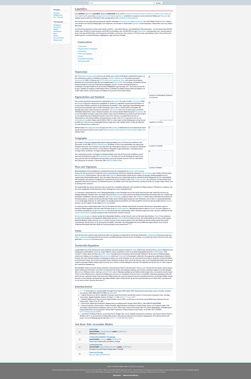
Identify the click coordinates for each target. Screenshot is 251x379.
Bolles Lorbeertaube (81, 237)
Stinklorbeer (81, 175)
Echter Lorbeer (105, 254)
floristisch (136, 23)
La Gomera (149, 14)
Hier (72, 370)
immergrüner (137, 101)
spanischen (128, 14)
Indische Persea (147, 173)
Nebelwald (80, 103)
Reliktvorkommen (105, 256)
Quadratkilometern (105, 156)
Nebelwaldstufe (133, 18)
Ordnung (120, 218)
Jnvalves (103, 339)
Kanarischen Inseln (139, 14)
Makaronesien (142, 31)
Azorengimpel (86, 239)
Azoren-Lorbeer (134, 171)
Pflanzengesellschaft (91, 127)
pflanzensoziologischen (84, 216)
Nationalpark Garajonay (85, 76)
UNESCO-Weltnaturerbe (116, 78)
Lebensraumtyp (80, 80)
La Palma (156, 14)
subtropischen (123, 18)
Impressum (117, 375)
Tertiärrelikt (122, 256)
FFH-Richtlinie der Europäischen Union (112, 80)
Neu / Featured (58, 17)
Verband (101, 220)
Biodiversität (105, 203)
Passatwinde (139, 112)
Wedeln (153, 208)
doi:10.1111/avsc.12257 (127, 297)
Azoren (121, 16)
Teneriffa (84, 16)
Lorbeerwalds (138, 21)
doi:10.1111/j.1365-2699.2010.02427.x (121, 318)
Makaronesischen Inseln (111, 130)
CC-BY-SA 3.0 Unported (136, 366)
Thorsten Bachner (105, 331)
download (112, 293)
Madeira (113, 16)
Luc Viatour (164, 120)
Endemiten (113, 175)
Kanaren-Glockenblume (82, 213)
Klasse (157, 216)
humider (116, 101)
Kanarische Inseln (125, 130)
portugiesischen (101, 16)
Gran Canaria (164, 14)
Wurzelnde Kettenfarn (122, 208)
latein (90, 14)
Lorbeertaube (151, 235)
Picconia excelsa (140, 179)
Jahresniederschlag (81, 120)
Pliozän (109, 272)
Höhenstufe (164, 16)
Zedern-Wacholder (115, 197)
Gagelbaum (140, 197)
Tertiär (135, 250)
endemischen (113, 110)
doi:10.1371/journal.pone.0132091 (90, 312)
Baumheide (119, 194)
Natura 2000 (118, 82)
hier (65, 370)
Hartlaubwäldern (158, 252)
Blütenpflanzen (102, 210)
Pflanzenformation (125, 21)
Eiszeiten (114, 127)
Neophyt (169, 201)
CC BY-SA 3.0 (170, 120)
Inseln (108, 16)
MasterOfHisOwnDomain (108, 347)
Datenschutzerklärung (130, 375)
